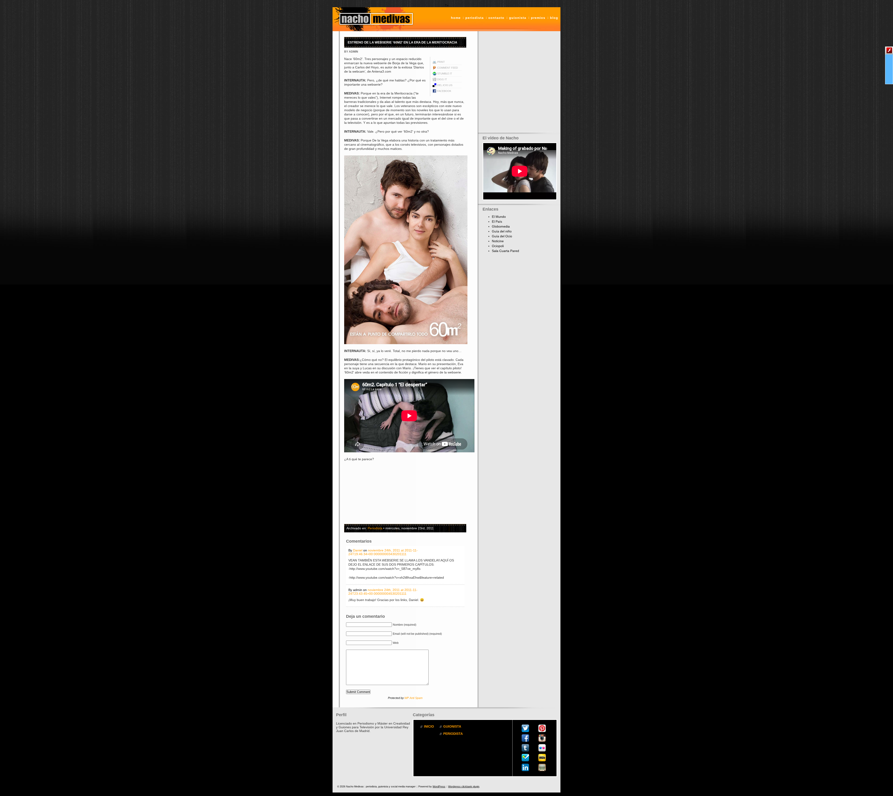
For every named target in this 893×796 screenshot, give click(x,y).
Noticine (498, 241)
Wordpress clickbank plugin (463, 786)
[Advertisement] (373, 492)
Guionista (517, 18)
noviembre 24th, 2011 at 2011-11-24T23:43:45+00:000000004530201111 (382, 591)
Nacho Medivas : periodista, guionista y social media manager (374, 19)
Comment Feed (447, 67)
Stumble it (444, 73)
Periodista (474, 18)
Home (456, 18)
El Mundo (499, 216)
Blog (554, 18)
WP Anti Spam (413, 698)
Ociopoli (498, 246)
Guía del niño (502, 231)
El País (497, 221)
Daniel (357, 550)
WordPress (439, 786)
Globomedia (501, 226)
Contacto (496, 18)
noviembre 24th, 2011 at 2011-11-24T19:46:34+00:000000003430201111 (383, 552)
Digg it (442, 79)
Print (441, 61)
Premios (538, 18)
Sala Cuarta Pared (505, 251)
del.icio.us (444, 85)
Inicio (429, 726)
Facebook (444, 91)
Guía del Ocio (502, 236)
